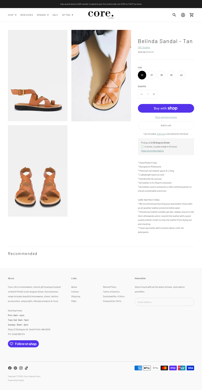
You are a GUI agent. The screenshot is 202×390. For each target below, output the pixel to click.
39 (171, 75)
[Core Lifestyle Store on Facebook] (10, 368)
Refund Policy (109, 286)
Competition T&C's (112, 301)
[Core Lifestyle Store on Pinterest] (15, 368)
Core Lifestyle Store (32, 376)
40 (181, 75)
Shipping (161, 133)
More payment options (166, 117)
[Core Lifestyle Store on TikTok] (26, 368)
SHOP (11, 14)
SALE (55, 14)
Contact (75, 291)
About (74, 286)
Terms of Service (111, 291)
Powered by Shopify (16, 380)
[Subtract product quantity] (141, 94)
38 (161, 75)
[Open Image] (37, 75)
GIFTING (66, 14)
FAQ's (74, 301)
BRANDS (41, 14)
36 (142, 75)
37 (152, 75)
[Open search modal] (174, 15)
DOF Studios (144, 47)
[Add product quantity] (153, 94)
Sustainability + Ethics (114, 296)
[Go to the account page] (183, 15)
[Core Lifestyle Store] (101, 14)
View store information (152, 150)
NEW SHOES (26, 14)
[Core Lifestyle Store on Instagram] (21, 368)
